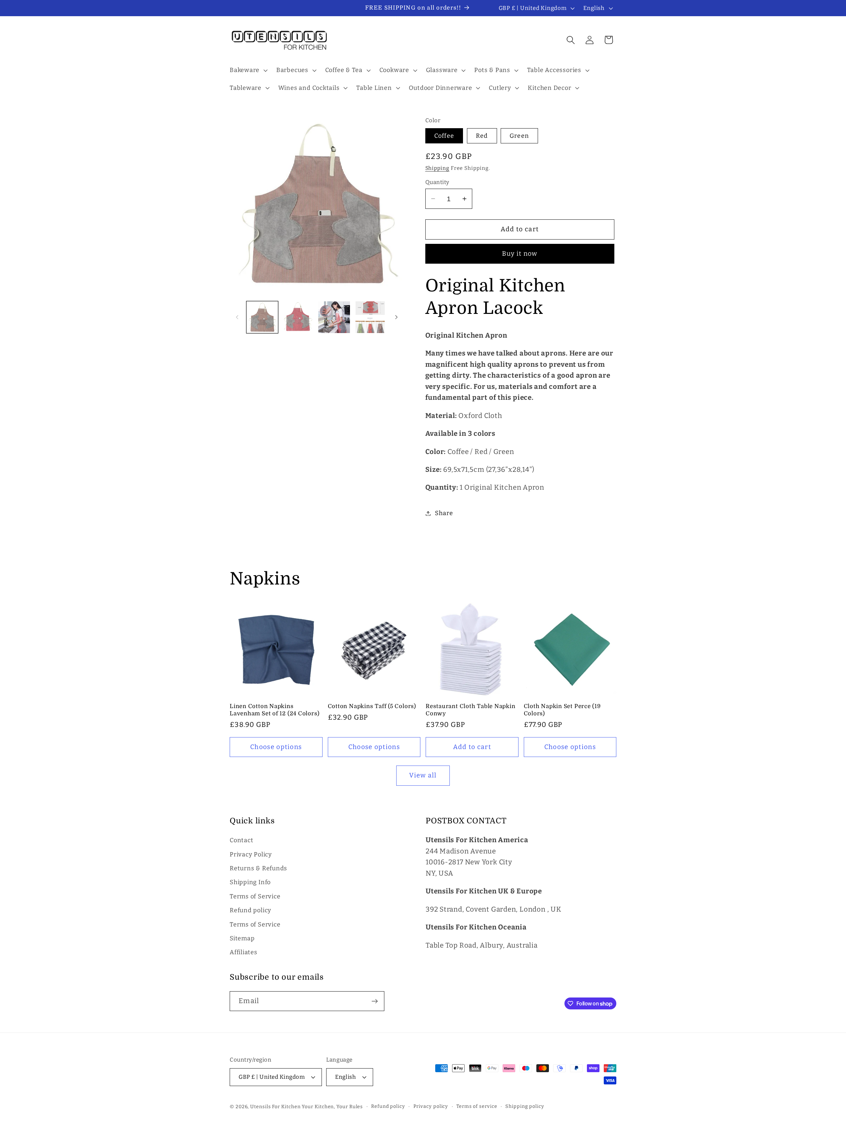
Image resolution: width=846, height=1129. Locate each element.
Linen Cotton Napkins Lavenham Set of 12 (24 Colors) (274, 710)
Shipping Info (250, 882)
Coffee (444, 135)
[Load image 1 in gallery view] (262, 317)
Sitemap (242, 938)
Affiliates (243, 952)
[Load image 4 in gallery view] (370, 317)
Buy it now (520, 253)
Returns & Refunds (258, 868)
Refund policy (250, 910)
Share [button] (444, 513)
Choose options (276, 747)
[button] (247, 70)
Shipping (437, 168)
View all (423, 775)
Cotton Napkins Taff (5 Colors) (372, 706)
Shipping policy (524, 1106)
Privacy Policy (251, 854)
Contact (241, 840)
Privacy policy (430, 1106)
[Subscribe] (374, 1001)
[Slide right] (396, 317)
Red (482, 135)
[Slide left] (237, 317)
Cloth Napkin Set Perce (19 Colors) (562, 710)
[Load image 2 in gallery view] (298, 317)
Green (519, 135)
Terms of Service (255, 896)
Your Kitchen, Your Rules (332, 1107)
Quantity (437, 182)
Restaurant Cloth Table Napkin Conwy (471, 710)
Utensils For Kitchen (275, 1107)
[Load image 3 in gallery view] (334, 317)
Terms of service (476, 1106)
